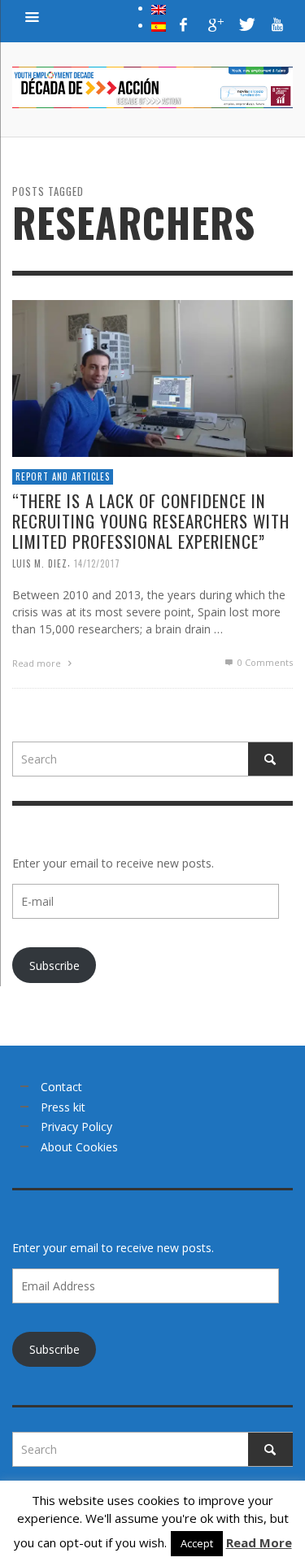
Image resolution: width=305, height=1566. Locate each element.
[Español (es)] (158, 25)
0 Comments (264, 662)
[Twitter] (245, 24)
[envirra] (32, 16)
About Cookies (79, 1147)
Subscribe (54, 965)
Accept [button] (197, 1543)
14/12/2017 (97, 563)
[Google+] (214, 24)
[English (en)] (158, 8)
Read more (37, 663)
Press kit (63, 1107)
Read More (259, 1542)
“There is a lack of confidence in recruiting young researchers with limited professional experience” (151, 521)
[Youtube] (277, 24)
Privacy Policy (76, 1126)
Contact (61, 1086)
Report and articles (62, 476)
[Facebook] (183, 24)
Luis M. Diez (40, 563)
